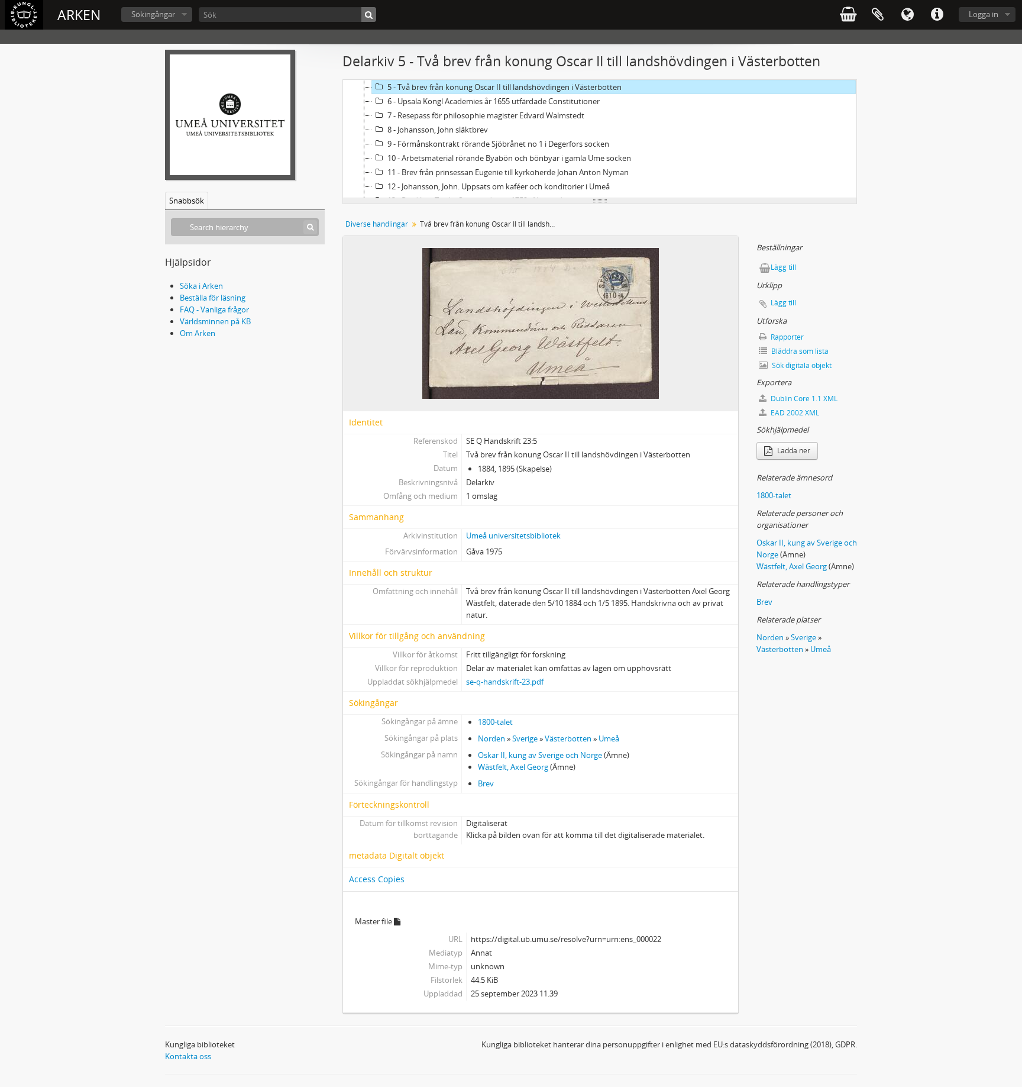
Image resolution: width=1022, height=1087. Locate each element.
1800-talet (495, 722)
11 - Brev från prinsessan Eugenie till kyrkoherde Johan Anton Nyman (508, 172)
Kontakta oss (188, 1056)
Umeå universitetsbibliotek (513, 535)
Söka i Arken (201, 285)
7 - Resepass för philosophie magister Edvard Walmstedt (485, 115)
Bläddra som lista (799, 351)
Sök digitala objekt (801, 365)
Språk (907, 15)
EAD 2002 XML (794, 413)
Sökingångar (153, 14)
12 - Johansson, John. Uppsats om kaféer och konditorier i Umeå (498, 186)
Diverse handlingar (376, 224)
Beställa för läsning (212, 297)
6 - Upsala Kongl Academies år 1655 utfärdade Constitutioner (493, 101)
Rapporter (786, 337)
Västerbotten (568, 738)
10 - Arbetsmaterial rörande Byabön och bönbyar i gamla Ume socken (509, 158)
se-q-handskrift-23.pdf (505, 681)
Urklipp (877, 15)
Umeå (609, 738)
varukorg (848, 15)
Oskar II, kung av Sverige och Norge (540, 755)
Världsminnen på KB (215, 321)
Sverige (525, 738)
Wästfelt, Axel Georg (513, 767)
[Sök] (368, 14)
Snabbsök (186, 200)
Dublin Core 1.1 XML (803, 398)
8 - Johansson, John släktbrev (437, 129)
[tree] (599, 139)
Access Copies (377, 879)
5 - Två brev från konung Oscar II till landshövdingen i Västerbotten (504, 87)
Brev (486, 783)
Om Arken (197, 333)
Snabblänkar (937, 15)
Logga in (983, 14)
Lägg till (783, 267)
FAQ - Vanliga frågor (214, 309)
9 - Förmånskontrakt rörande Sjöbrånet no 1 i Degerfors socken (498, 143)
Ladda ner (792, 451)
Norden (491, 738)
